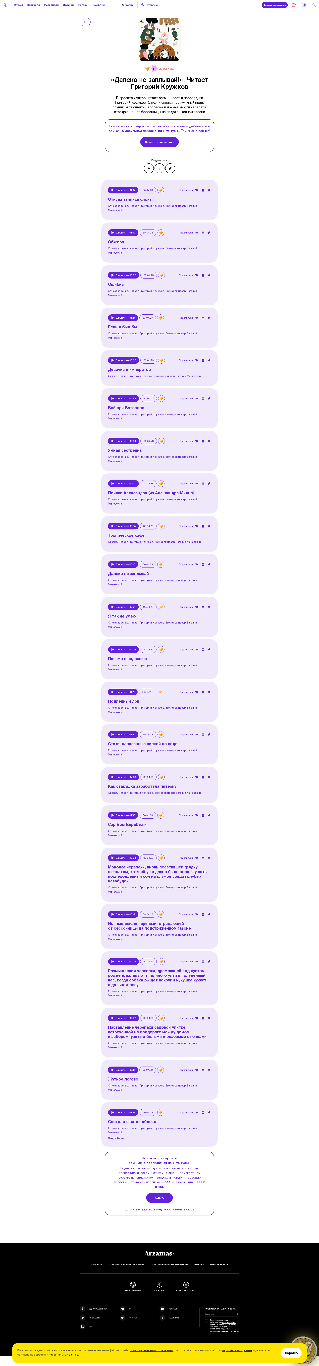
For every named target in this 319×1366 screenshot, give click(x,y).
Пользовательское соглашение (126, 1264)
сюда (190, 1209)
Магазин (83, 4)
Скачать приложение (159, 142)
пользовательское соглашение (225, 1331)
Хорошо (291, 1353)
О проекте (96, 1264)
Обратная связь (219, 1264)
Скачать (275, 5)
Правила (199, 1264)
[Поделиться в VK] (149, 168)
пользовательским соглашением (151, 1350)
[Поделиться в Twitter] (170, 168)
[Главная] (159, 1253)
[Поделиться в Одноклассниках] (159, 168)
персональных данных (237, 1350)
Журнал (68, 4)
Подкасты (33, 4)
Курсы (18, 4)
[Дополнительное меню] (110, 5)
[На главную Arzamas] (5, 5)
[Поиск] (314, 5)
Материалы (51, 4)
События (99, 4)
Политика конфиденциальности (169, 1264)
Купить (159, 1197)
